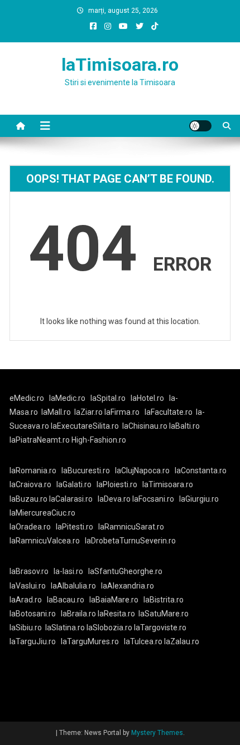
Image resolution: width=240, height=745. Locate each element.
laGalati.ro (74, 484)
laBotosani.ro (32, 613)
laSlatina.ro (65, 627)
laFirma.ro (122, 412)
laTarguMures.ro (90, 641)
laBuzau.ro (29, 498)
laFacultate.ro (169, 412)
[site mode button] (200, 125)
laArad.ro (25, 599)
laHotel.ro (147, 398)
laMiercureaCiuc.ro (42, 512)
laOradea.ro (30, 526)
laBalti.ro (184, 425)
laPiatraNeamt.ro (39, 439)
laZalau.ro (181, 641)
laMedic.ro (68, 398)
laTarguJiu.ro (35, 641)
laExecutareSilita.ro (85, 425)
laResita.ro (116, 613)
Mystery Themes (157, 733)
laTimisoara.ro (120, 64)
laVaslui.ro (30, 585)
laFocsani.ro (153, 498)
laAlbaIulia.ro (73, 585)
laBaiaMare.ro (113, 599)
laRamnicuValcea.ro (44, 540)
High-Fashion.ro (98, 439)
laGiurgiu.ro (200, 498)
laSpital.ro (108, 398)
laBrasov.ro (29, 571)
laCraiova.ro (30, 484)
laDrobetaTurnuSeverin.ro (130, 540)
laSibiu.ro (25, 627)
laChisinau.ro (144, 425)
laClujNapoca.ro (142, 470)
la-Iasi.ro (68, 571)
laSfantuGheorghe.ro (125, 571)
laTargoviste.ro (160, 627)
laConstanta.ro (201, 470)
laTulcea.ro (144, 641)
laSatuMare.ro (163, 613)
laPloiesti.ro (117, 484)
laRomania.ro (32, 470)
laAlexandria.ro (127, 585)
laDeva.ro (114, 498)
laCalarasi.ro (71, 498)
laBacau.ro (65, 599)
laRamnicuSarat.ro (131, 526)
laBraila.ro (78, 613)
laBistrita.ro (163, 599)
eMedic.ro (26, 398)
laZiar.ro (89, 412)
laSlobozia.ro (109, 627)
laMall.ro (56, 412)
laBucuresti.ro (85, 470)
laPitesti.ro (74, 526)
